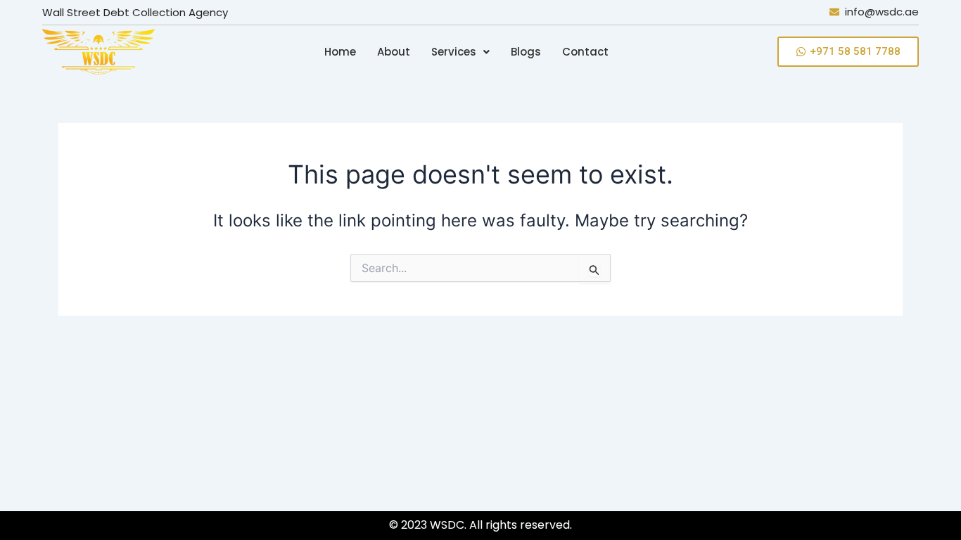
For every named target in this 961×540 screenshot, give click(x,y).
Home (340, 51)
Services (453, 51)
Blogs (526, 51)
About (393, 51)
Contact (585, 51)
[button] (460, 52)
